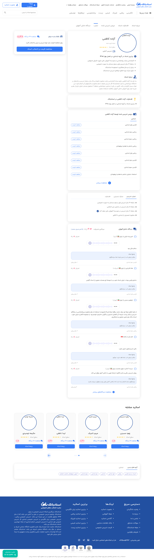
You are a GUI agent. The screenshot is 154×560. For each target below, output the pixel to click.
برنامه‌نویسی (91, 13)
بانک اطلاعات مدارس (104, 523)
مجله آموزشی (107, 514)
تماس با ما (134, 518)
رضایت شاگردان (121, 5)
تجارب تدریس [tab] (131, 196)
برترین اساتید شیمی (78, 523)
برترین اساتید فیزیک (78, 518)
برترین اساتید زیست (78, 527)
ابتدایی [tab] (133, 119)
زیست (100, 13)
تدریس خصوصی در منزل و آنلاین (38, 514)
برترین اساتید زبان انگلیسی (76, 509)
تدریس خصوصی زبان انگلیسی (50, 519)
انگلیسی (129, 13)
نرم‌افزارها (81, 13)
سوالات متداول (83, 5)
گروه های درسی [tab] (132, 467)
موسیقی (72, 13)
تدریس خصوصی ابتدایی (29, 519)
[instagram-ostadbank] (79, 541)
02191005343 (124, 540)
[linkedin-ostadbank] (88, 541)
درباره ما (135, 514)
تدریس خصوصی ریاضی (23, 517)
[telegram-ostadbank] (84, 541)
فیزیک (114, 13)
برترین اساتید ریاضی (78, 514)
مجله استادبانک (95, 5)
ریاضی (122, 13)
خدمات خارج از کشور (107, 5)
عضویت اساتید (106, 509)
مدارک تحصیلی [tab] (118, 197)
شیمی (107, 13)
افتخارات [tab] (107, 197)
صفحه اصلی (131, 5)
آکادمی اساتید (106, 518)
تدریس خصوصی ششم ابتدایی (36, 522)
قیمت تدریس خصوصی (104, 527)
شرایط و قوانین (132, 532)
